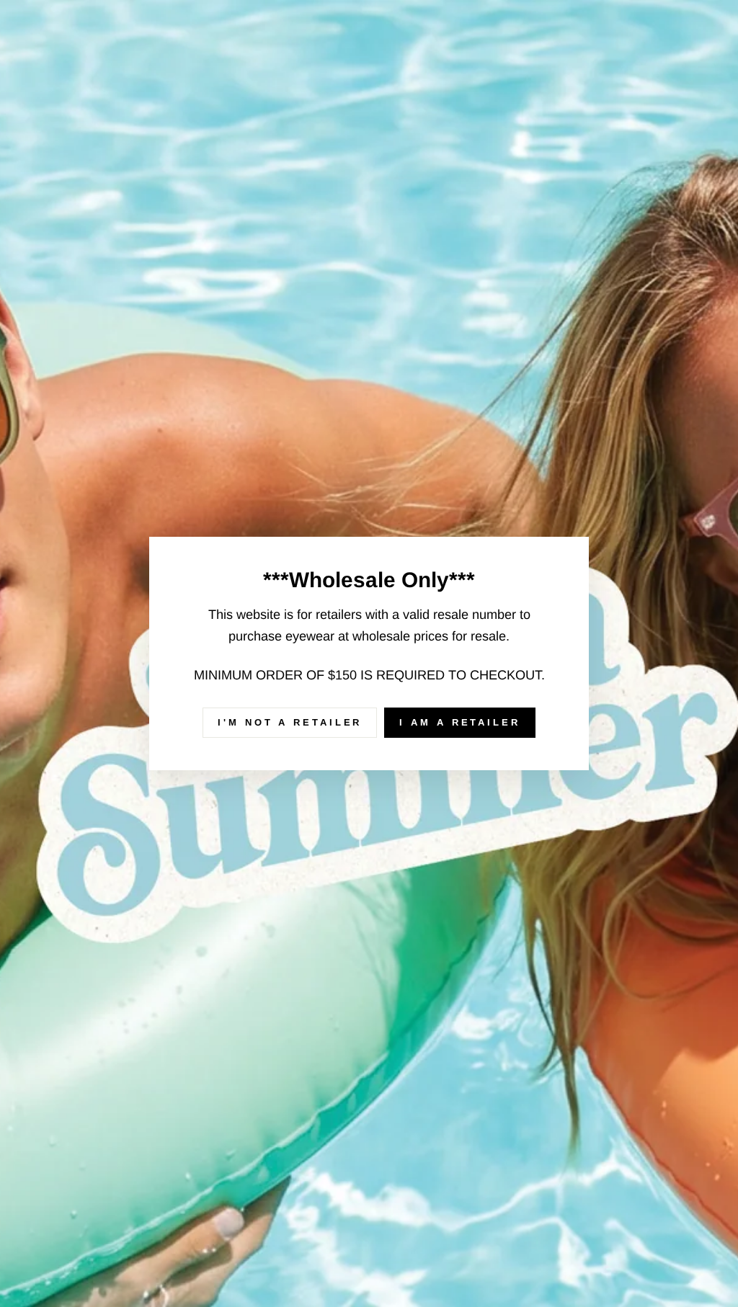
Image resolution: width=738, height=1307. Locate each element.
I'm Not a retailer (290, 722)
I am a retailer (459, 722)
